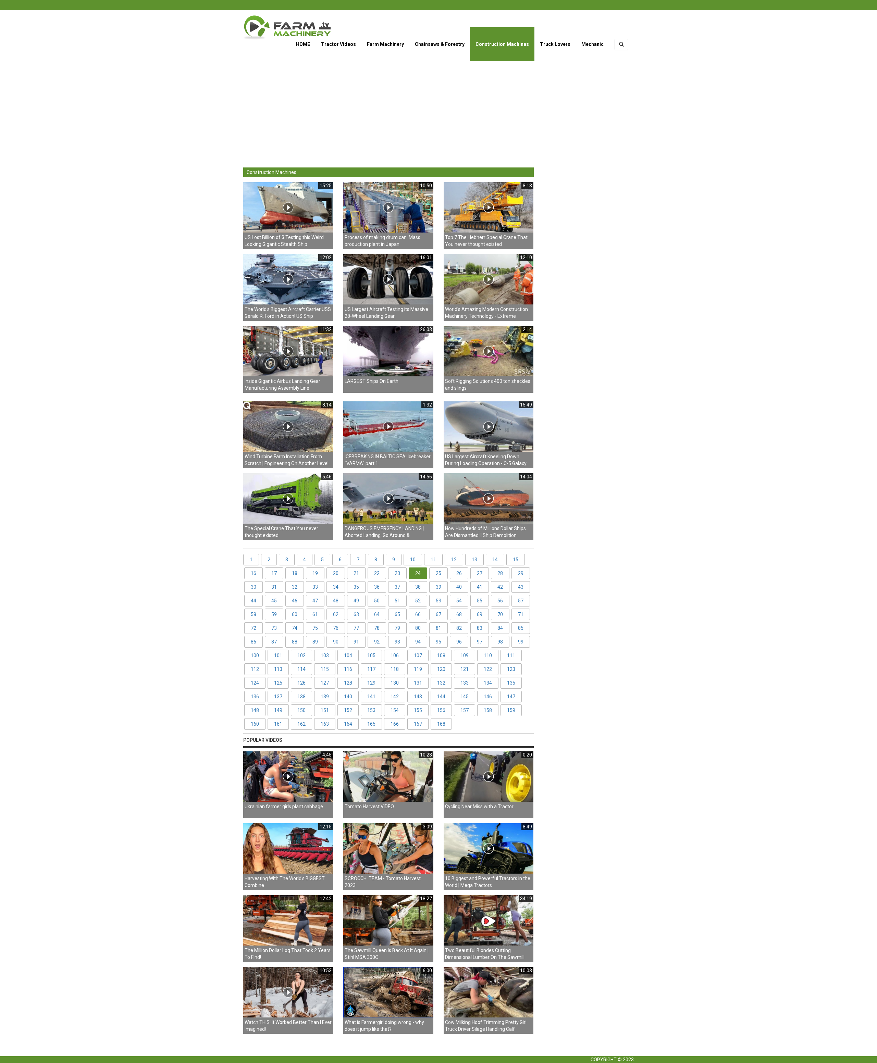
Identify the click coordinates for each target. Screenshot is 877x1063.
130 (395, 683)
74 (294, 628)
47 (315, 600)
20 (335, 573)
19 (315, 573)
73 (274, 628)
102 (301, 655)
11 (433, 559)
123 (511, 669)
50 (377, 600)
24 (418, 573)
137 (278, 696)
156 (441, 710)
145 (464, 696)
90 (335, 642)
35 (356, 587)
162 (301, 724)
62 (335, 614)
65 (397, 614)
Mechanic (592, 44)
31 (274, 587)
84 (500, 628)
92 (377, 642)
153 (371, 710)
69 (479, 614)
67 (438, 614)
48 (335, 600)
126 (301, 683)
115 (325, 669)
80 (418, 628)
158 (488, 710)
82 (459, 628)
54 (459, 600)
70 (500, 614)
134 (488, 683)
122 (488, 669)
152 (348, 710)
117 (371, 669)
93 (397, 642)
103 (325, 655)
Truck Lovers (555, 44)
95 (438, 642)
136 (255, 696)
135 (511, 683)
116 (348, 669)
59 (274, 614)
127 (325, 683)
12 (454, 559)
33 (315, 587)
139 (325, 696)
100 (255, 655)
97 (479, 642)
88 (294, 642)
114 (301, 669)
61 (315, 614)
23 (397, 573)
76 (335, 628)
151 (325, 710)
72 (253, 628)
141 (371, 696)
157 (464, 710)
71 (520, 614)
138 (301, 696)
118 (395, 669)
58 (253, 614)
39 (438, 587)
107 (418, 655)
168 (441, 724)
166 (395, 724)
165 (371, 724)
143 (418, 696)
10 (413, 559)
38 (418, 587)
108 (441, 655)
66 (418, 614)
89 (315, 642)
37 (397, 587)
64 (377, 614)
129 (371, 683)
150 (301, 710)
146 (488, 696)
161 (278, 724)
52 (418, 600)
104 (348, 655)
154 (395, 710)
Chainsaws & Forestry (440, 44)
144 (441, 696)
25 (438, 573)
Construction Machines (502, 44)
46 (294, 600)
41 (479, 587)
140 (348, 696)
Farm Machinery (385, 44)
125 (278, 683)
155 (418, 710)
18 (294, 573)
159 (511, 710)
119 (418, 669)
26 (459, 573)
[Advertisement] (438, 109)
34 (335, 587)
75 (315, 628)
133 (464, 683)
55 (479, 600)
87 (274, 642)
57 (520, 600)
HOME (303, 44)
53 (438, 600)
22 (377, 573)
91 (356, 642)
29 (520, 573)
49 (356, 600)
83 (479, 628)
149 (278, 710)
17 (274, 573)
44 (253, 600)
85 (520, 628)
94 (418, 642)
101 (278, 655)
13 (474, 559)
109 (464, 655)
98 (500, 642)
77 (356, 628)
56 (500, 600)
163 (325, 724)
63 (356, 614)
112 (255, 669)
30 (253, 587)
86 (253, 642)
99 (520, 642)
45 (274, 600)
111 (511, 655)
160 (255, 724)
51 (397, 600)
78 (377, 628)
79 (397, 628)
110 (488, 655)
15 (515, 559)
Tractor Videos (338, 44)
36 (377, 587)
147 (511, 696)
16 (253, 573)
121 (464, 669)
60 (294, 614)
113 (278, 669)
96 (459, 642)
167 (418, 724)
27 (479, 573)
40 (459, 587)
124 (255, 683)
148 (255, 710)
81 (438, 628)
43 (520, 587)
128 (348, 683)
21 (356, 573)
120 (441, 669)
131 (418, 683)
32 (294, 587)
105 (371, 655)
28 (500, 573)
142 (395, 696)
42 (500, 587)
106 (395, 655)
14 (495, 559)
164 (348, 724)
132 (441, 683)
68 (459, 614)
